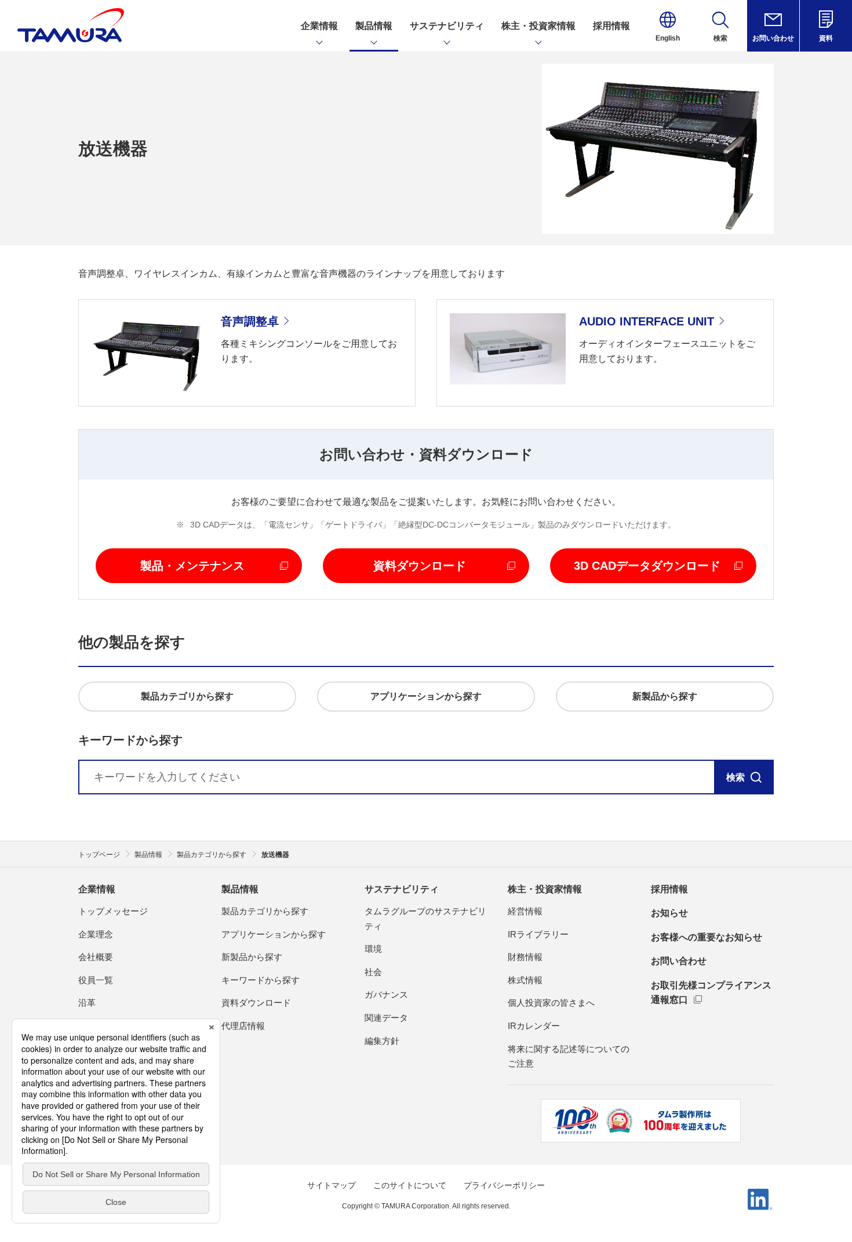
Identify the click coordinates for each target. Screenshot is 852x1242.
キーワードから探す (260, 980)
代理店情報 (243, 1026)
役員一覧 (95, 980)
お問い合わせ (679, 961)
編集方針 (382, 1041)
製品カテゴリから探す (264, 911)
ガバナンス (386, 994)
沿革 (87, 1002)
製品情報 (239, 889)
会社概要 (95, 957)
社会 (373, 972)
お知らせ (669, 913)
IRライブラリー (538, 934)
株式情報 (525, 980)
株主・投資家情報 (545, 889)
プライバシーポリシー (504, 1185)
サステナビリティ (402, 889)
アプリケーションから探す (273, 934)
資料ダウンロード (256, 1002)
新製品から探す (251, 957)
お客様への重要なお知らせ (706, 937)
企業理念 (95, 934)
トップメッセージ (113, 911)
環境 (373, 949)
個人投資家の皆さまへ (551, 1002)
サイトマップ (331, 1185)
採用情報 (669, 889)
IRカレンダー (534, 1026)
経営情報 (525, 911)
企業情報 (96, 889)
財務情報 (525, 957)
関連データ (386, 1018)
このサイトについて (409, 1185)
